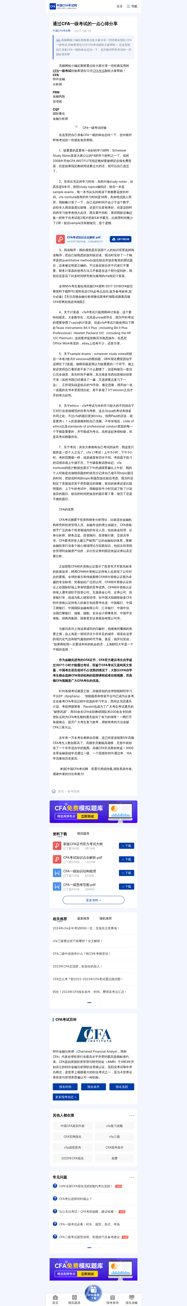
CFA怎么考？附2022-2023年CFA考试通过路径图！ (88, 979)
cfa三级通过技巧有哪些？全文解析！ (78, 941)
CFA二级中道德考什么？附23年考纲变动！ (82, 953)
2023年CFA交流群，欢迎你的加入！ (78, 966)
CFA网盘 (85, 1158)
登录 (120, 6)
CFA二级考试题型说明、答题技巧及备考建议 (89, 1237)
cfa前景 (126, 1158)
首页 (61, 791)
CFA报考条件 (127, 1147)
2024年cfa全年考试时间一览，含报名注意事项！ (86, 928)
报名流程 (122, 1087)
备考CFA (127, 1137)
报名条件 (93, 1087)
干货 (85, 1147)
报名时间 (65, 1087)
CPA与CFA (85, 1137)
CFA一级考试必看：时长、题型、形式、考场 (89, 1224)
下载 (128, 846)
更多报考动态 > (66, 1097)
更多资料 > (93, 900)
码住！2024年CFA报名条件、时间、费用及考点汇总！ (90, 992)
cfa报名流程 (84, 1126)
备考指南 (73, 791)
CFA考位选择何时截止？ (75, 1199)
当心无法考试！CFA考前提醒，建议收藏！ (88, 1211)
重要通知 (127, 1126)
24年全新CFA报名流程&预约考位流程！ (86, 1186)
